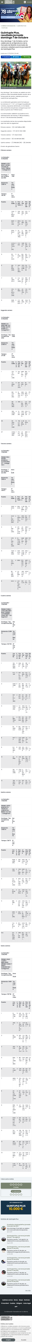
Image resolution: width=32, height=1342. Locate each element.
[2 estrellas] (13, 1194)
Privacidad (5, 1303)
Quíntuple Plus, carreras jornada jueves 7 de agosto (18, 1236)
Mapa (21, 1300)
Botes (16, 1300)
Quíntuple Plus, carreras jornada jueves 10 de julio (18, 1280)
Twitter (16, 57)
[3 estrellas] (16, 1194)
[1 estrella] (11, 1194)
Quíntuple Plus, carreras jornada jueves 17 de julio (18, 1269)
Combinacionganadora (8, 26)
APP (16, 1307)
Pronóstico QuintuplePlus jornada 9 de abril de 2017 (18, 1225)
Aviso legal (27, 1303)
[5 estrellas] (21, 1194)
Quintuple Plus (21, 26)
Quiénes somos (7, 1300)
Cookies (12, 1303)
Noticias (5, 28)
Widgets (19, 1303)
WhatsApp (26, 57)
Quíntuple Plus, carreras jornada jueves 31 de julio (18, 1247)
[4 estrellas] (18, 1194)
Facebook (6, 57)
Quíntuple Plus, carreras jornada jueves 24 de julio (18, 1258)
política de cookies (7, 1336)
